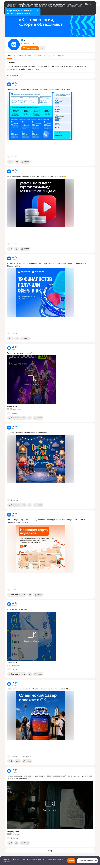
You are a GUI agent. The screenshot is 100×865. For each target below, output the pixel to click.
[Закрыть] (37, 10)
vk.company (14, 76)
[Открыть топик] (50, 89)
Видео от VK (12, 406)
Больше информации (71, 6)
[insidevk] (9, 84)
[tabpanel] (50, 463)
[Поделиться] (16, 162)
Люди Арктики (13, 831)
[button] (30, 48)
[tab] (9, 56)
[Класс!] (8, 156)
